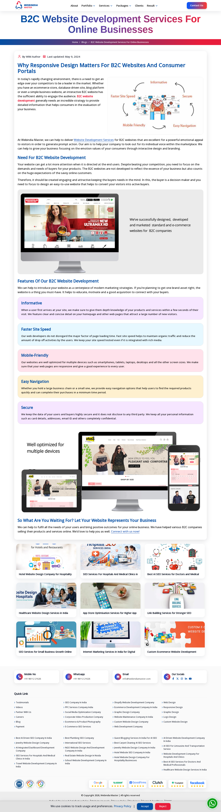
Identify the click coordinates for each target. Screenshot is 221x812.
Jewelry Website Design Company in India (134, 747)
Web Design (170, 702)
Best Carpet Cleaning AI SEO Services (132, 742)
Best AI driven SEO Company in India (34, 737)
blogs (84, 42)
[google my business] (98, 784)
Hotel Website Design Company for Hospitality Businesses (45, 575)
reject (162, 806)
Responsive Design (173, 707)
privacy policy (122, 806)
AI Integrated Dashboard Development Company (35, 749)
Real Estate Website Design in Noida (83, 755)
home (75, 42)
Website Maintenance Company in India (133, 716)
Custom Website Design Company (131, 721)
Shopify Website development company (134, 702)
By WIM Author (31, 56)
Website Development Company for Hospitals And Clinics (181, 755)
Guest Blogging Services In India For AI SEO (135, 737)
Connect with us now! (125, 531)
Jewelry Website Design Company (32, 742)
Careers (20, 716)
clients (139, 5)
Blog (18, 721)
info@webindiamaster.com (137, 678)
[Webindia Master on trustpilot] (177, 784)
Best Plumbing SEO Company (79, 737)
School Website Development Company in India (86, 762)
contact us (196, 5)
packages (122, 5)
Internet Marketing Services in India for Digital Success (109, 653)
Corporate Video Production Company (84, 716)
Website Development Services (94, 140)
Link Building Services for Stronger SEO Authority (169, 614)
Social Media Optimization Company (83, 712)
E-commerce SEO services (78, 726)
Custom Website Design (176, 721)
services (104, 5)
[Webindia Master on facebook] (197, 784)
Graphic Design (171, 712)
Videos (19, 707)
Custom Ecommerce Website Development (171, 651)
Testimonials (22, 702)
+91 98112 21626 (32, 678)
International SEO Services (78, 742)
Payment (20, 726)
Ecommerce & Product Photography (82, 721)
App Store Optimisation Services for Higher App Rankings (110, 614)
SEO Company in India (76, 702)
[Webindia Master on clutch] (157, 784)
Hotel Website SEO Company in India (132, 752)
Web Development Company (128, 726)
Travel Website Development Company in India (36, 765)
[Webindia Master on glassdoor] (117, 784)
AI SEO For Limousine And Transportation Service (184, 747)
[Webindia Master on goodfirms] (137, 784)
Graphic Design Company (127, 712)
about (74, 5)
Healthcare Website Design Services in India (43, 613)
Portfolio (86, 5)
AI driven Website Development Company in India (184, 739)
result (151, 5)
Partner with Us (23, 712)
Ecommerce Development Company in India (135, 707)
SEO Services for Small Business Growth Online (45, 651)
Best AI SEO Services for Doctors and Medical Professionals (173, 575)
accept (145, 806)
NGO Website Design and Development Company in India (84, 749)
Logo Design (170, 716)
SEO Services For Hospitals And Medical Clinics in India (110, 575)
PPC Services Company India (79, 707)
